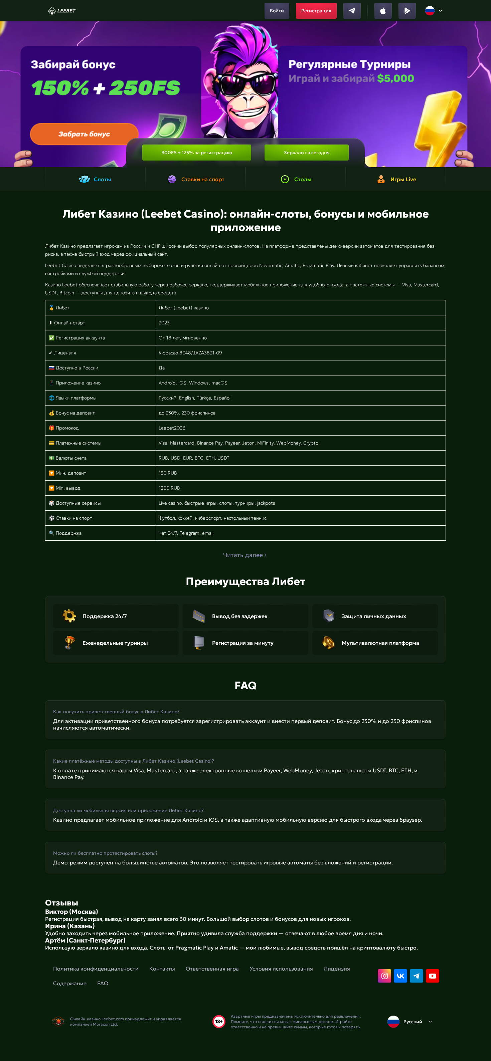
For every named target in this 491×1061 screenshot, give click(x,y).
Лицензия (337, 968)
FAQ (102, 983)
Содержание (70, 983)
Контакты (162, 968)
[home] (62, 10)
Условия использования (281, 968)
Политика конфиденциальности (96, 968)
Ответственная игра (212, 968)
